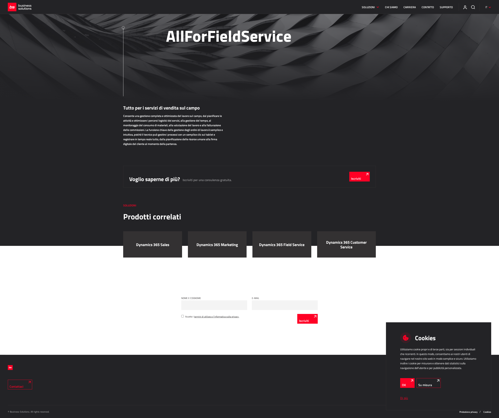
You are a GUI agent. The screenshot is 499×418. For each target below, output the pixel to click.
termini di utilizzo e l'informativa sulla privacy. (216, 316)
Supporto (446, 7)
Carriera (409, 7)
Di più (404, 398)
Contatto (428, 7)
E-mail (255, 298)
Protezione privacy (468, 412)
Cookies (487, 412)
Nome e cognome (191, 298)
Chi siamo (391, 7)
